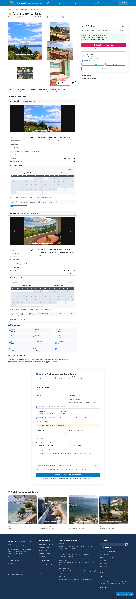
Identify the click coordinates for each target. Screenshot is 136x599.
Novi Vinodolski (88, 554)
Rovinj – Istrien (104, 563)
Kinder (76, 430)
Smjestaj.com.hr (43, 573)
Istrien (61, 543)
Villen (99, 3)
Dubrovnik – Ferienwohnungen (108, 551)
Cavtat (61, 579)
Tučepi (65, 573)
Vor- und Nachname (43, 387)
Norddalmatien (64, 560)
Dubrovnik (63, 576)
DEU (37, 446)
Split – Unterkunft (105, 554)
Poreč (87, 546)
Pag (75, 562)
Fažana (68, 546)
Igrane (26, 9)
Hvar (75, 571)
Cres (60, 554)
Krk (70, 554)
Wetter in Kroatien (44, 550)
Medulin (76, 546)
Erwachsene (40, 430)
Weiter (70, 169)
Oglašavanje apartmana (16, 574)
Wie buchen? (105, 587)
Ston (90, 579)
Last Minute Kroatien (45, 553)
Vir (88, 562)
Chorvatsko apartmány (45, 564)
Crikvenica (66, 554)
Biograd (61, 562)
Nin (65, 562)
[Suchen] (126, 544)
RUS (70, 446)
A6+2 (93, 30)
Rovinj (65, 548)
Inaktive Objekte (14, 560)
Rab (65, 556)
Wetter (91, 3)
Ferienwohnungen (67, 3)
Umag (69, 548)
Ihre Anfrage (43, 450)
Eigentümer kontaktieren (105, 45)
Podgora (90, 571)
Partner (12, 563)
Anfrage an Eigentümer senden (69, 475)
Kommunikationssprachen (47, 443)
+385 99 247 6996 (89, 61)
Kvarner (62, 552)
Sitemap (112, 596)
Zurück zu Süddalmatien (89, 78)
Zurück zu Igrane (87, 75)
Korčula (72, 579)
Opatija (61, 556)
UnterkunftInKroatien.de (45, 567)
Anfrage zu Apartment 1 (19, 207)
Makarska (80, 571)
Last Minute (80, 3)
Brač (68, 571)
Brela (71, 571)
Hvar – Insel (103, 560)
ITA (53, 446)
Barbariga (62, 546)
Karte (104, 68)
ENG (48, 446)
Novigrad (82, 546)
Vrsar (73, 548)
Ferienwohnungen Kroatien (46, 544)
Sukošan (84, 562)
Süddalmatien (19, 9)
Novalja (81, 554)
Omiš (85, 571)
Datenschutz (104, 596)
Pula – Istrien (103, 566)
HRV (75, 446)
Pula (91, 546)
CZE (43, 446)
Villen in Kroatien (43, 556)
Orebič (82, 579)
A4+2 (98, 30)
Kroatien (10, 9)
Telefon (74, 395)
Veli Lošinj (70, 556)
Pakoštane (70, 562)
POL (81, 446)
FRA (64, 446)
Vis (69, 573)
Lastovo (77, 579)
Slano (86, 579)
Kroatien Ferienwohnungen (17, 556)
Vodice (92, 562)
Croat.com (42, 570)
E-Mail (38, 395)
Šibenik (79, 562)
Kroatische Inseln (44, 547)
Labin (72, 546)
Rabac (61, 548)
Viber (116, 64)
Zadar (60, 565)
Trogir (60, 573)
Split (95, 571)
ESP (59, 446)
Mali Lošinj (75, 554)
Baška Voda (62, 571)
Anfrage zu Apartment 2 (20, 319)
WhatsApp (94, 64)
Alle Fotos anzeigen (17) (67, 83)
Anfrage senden (126, 594)
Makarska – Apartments (106, 557)
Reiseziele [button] (51, 3)
